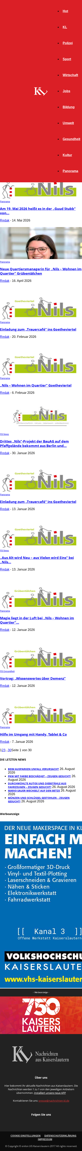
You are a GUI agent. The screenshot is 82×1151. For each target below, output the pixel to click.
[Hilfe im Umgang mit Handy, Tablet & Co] (41, 723)
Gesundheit (71, 139)
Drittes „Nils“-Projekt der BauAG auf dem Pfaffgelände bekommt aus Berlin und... (34, 443)
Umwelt (68, 123)
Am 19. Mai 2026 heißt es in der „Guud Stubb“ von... (38, 210)
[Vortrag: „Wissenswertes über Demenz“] (41, 667)
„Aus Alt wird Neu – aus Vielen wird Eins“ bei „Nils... (37, 559)
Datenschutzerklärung (60, 1135)
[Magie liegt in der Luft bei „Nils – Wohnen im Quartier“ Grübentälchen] (41, 607)
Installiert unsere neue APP (50, 1093)
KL (65, 27)
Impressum (45, 1139)
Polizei (68, 43)
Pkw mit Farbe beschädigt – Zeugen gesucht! (39, 776)
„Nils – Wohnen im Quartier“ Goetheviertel (35, 385)
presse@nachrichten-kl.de (54, 1100)
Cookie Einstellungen (26, 1135)
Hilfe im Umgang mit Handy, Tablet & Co (33, 734)
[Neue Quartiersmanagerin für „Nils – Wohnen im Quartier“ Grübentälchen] (41, 258)
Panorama (70, 171)
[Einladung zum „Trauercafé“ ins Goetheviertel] (41, 318)
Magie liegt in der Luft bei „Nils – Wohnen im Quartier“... (37, 620)
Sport (67, 59)
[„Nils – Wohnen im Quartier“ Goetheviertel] (41, 374)
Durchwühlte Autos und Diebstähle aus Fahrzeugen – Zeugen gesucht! (37, 785)
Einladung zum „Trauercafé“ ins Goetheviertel (38, 329)
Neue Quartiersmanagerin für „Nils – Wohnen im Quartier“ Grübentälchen (41, 271)
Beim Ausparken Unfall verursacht (33, 769)
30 (9, 750)
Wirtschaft (70, 75)
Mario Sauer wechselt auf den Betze (34, 790)
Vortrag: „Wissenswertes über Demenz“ (33, 678)
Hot (65, 11)
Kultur (67, 155)
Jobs (66, 91)
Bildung (69, 107)
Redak (4, 220)
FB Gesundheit (7, 671)
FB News (4, 434)
